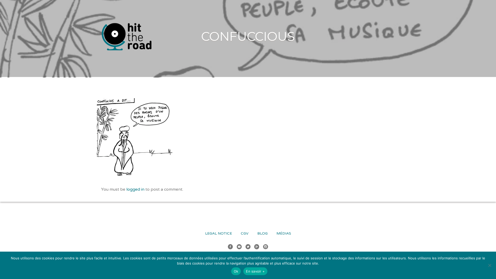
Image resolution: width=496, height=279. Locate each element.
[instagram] (265, 247)
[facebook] (230, 247)
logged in (135, 189)
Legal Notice (218, 233)
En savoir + (255, 271)
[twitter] (248, 247)
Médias (283, 233)
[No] (489, 265)
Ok (236, 271)
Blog (262, 233)
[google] (256, 247)
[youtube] (239, 247)
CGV (245, 233)
